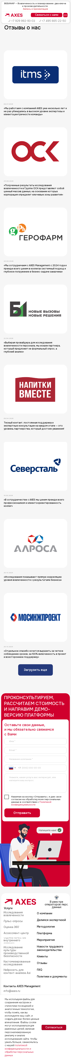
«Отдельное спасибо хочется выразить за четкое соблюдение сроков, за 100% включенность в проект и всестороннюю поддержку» (35, 654)
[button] (46, 15)
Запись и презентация (35, 9)
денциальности (26, 804)
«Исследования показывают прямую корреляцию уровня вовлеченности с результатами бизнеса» (33, 578)
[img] (14, 15)
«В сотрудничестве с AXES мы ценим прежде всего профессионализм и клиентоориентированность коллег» (34, 502)
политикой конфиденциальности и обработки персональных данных (19, 1050)
